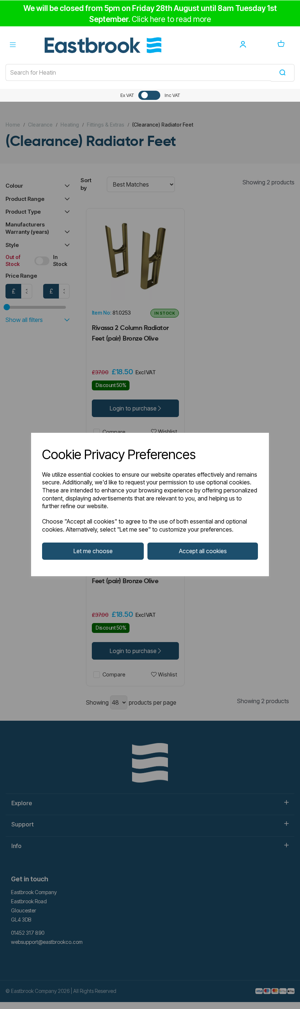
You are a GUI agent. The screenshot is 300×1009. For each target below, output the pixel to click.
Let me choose (93, 551)
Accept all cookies (203, 551)
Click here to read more (171, 19)
